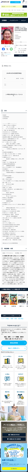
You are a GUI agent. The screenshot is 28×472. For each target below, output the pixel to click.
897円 (17, 78)
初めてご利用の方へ (14, 348)
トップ (2, 10)
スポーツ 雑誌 (7, 10)
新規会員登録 (14, 343)
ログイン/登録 (15, 2)
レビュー (23, 20)
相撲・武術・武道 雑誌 (15, 10)
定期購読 (4, 20)
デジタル (5, 85)
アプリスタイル (8, 54)
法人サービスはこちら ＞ (7, 352)
